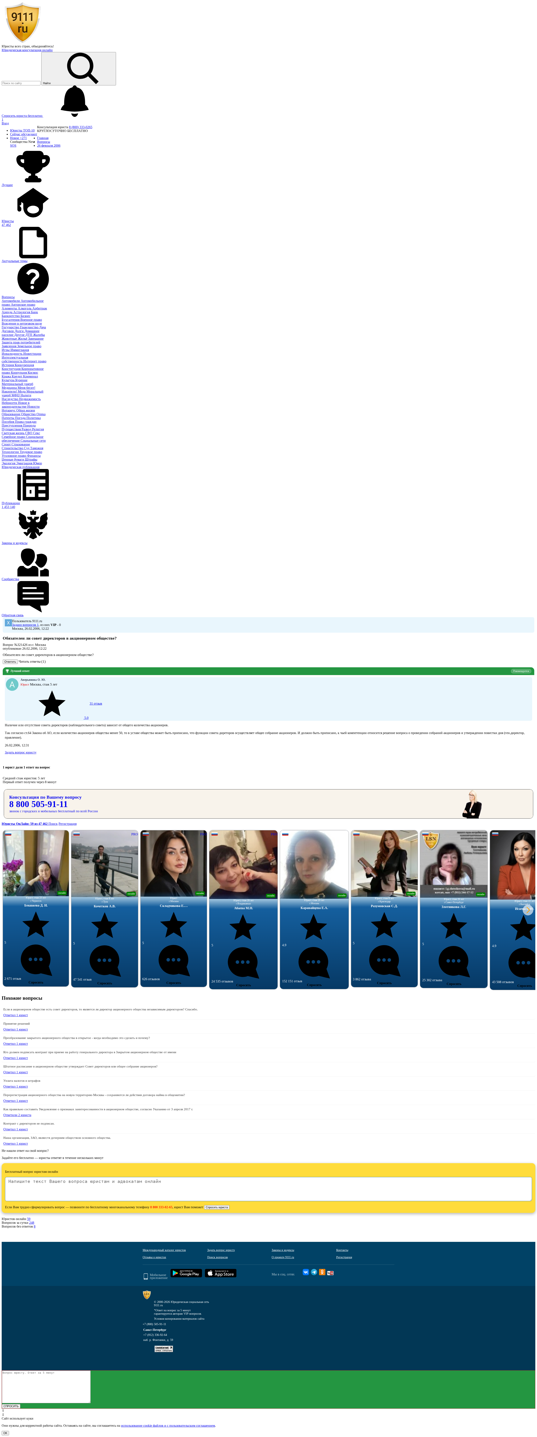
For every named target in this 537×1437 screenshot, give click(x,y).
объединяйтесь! (42, 46)
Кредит (17, 376)
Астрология (22, 312)
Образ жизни (25, 410)
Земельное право (29, 346)
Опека (41, 414)
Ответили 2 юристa (17, 1115)
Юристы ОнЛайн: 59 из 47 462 (25, 824)
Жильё (23, 338)
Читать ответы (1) (32, 662)
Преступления (12, 425)
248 (31, 1222)
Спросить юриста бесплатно (22, 116)
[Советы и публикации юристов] (23, 42)
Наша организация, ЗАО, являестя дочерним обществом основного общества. (57, 1137)
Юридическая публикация (20, 467)
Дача (42, 327)
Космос (33, 372)
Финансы (34, 455)
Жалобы (39, 335)
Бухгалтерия (11, 319)
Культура (8, 380)
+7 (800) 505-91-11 (154, 1324)
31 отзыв (92, 711)
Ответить (10, 661)
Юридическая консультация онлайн (27, 50)
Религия (38, 429)
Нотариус (9, 410)
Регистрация (68, 824)
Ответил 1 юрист (15, 1015)
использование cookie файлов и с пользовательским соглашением (168, 1425)
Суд (27, 448)
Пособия (8, 421)
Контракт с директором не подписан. (29, 1123)
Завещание (36, 338)
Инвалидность (12, 353)
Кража (7, 376)
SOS (13, 145)
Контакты (342, 1250)
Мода (22, 391)
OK (5, 1433)
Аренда (7, 312)
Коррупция (19, 372)
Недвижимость (30, 399)
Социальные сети (33, 440)
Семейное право (14, 437)
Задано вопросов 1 (25, 625)
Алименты (10, 308)
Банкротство (11, 316)
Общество (28, 414)
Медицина (10, 387)
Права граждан (25, 421)
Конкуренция (24, 365)
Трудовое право (31, 452)
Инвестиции (32, 353)
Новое (18, 138)
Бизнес (25, 316)
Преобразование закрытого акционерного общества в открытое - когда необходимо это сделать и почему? (76, 1038)
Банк (34, 312)
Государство (11, 327)
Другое (19, 335)
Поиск (53, 824)
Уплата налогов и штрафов (21, 1080)
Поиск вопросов (217, 1257)
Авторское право (23, 304)
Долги (20, 331)
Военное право (31, 319)
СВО (29, 433)
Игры (6, 350)
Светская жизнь (13, 433)
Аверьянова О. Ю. (33, 679)
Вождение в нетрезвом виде (22, 323)
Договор (8, 331)
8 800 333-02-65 (161, 1207)
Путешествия (12, 429)
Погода (20, 418)
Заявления (9, 346)
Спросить (36, 982)
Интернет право (34, 361)
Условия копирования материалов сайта (179, 1318)
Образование (11, 414)
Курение (21, 380)
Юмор (37, 463)
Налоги (26, 395)
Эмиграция (24, 463)
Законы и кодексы (283, 1250)
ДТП (29, 335)
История (8, 365)
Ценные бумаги (13, 459)
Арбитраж (39, 308)
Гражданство (29, 327)
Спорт (7, 444)
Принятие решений (16, 1023)
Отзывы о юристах (154, 1257)
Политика (33, 418)
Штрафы (31, 459)
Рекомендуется (521, 671)
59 (28, 1219)
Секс (36, 433)
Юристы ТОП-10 (22, 130)
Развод (27, 429)
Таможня (36, 448)
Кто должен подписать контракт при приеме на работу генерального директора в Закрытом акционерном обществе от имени (89, 1052)
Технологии (11, 452)
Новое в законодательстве (16, 404)
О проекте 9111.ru (283, 1257)
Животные (10, 338)
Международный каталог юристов (164, 1250)
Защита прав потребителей (21, 342)
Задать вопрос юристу (20, 752)
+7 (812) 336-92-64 (155, 1334)
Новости (33, 406)
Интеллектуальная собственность (15, 359)
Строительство (13, 448)
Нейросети (10, 403)
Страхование (21, 444)
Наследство (10, 399)
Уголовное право (14, 455)
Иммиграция (19, 350)
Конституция (11, 369)
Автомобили (11, 301)
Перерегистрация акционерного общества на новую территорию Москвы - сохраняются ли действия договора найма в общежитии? (94, 1095)
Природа (29, 425)
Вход (5, 123)
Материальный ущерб (17, 384)
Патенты (8, 418)
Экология (9, 463)
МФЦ (16, 395)
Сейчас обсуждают (23, 134)
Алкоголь (25, 308)
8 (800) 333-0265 (80, 127)
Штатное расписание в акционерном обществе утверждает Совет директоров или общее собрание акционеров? (80, 1066)
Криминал (30, 376)
